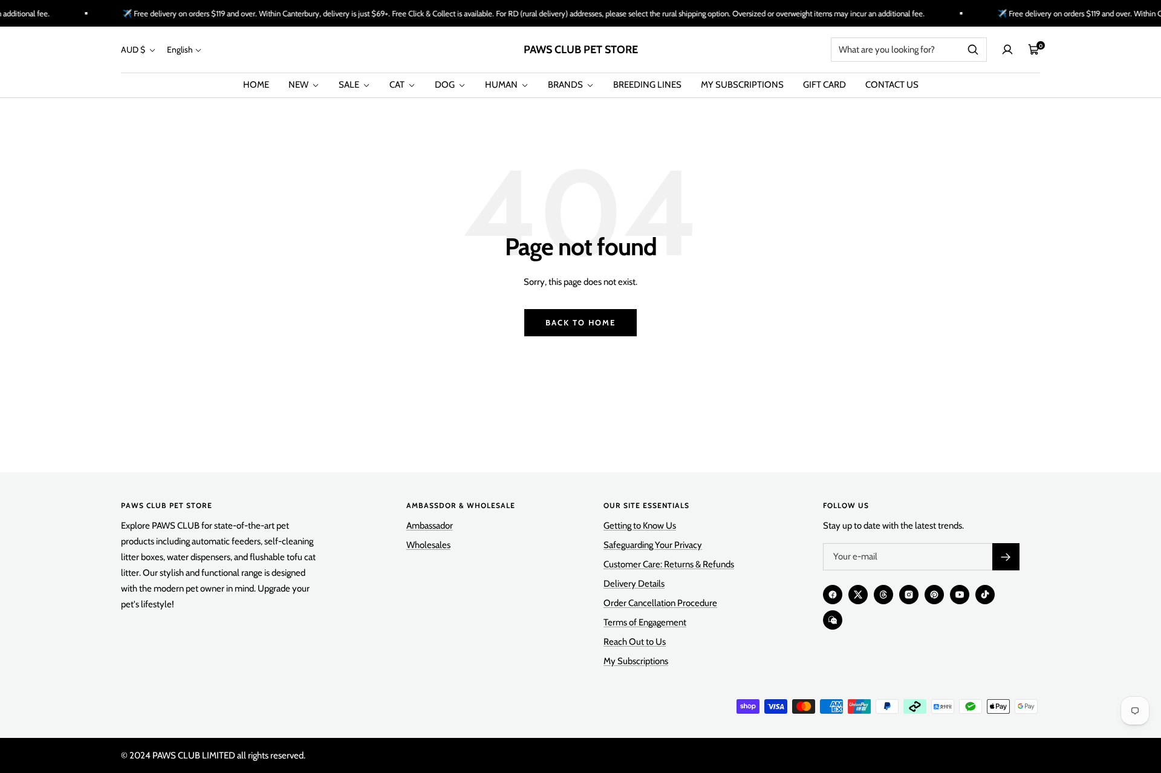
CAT (397, 84)
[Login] (1007, 50)
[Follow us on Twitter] (858, 594)
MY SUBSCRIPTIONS (742, 84)
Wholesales (428, 545)
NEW (299, 84)
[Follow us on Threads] (883, 594)
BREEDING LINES (647, 84)
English (180, 49)
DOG (446, 84)
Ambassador (429, 525)
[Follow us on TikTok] (985, 594)
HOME (256, 84)
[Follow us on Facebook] (832, 594)
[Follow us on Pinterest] (934, 594)
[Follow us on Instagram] (909, 594)
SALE (350, 84)
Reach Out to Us (634, 641)
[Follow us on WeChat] (832, 620)
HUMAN (502, 84)
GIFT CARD (824, 84)
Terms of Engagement (644, 622)
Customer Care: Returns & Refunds (668, 564)
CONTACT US (892, 84)
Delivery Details (634, 583)
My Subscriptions (635, 661)
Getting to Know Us (639, 525)
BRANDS (566, 84)
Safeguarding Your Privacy (652, 545)
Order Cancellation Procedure (660, 603)
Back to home (580, 322)
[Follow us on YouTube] (959, 594)
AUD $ (134, 49)
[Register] (1006, 556)
